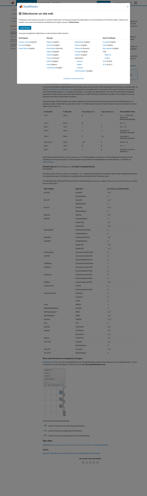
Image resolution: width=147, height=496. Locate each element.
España (49, 52)
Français (80, 68)
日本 (104, 61)
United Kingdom (80, 71)
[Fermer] (127, 6)
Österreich (78, 48)
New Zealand (107, 48)
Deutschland (51, 48)
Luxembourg (51, 68)
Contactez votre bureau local (73, 78)
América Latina (24, 42)
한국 (104, 64)
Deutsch (80, 61)
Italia (48, 64)
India (104, 45)
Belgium (49, 42)
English (79, 64)
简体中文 (108, 55)
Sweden (77, 55)
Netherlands (79, 42)
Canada (21, 45)
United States (23, 48)
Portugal (78, 52)
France (49, 58)
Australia (106, 42)
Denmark (50, 45)
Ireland (49, 61)
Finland (49, 55)
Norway (77, 45)
